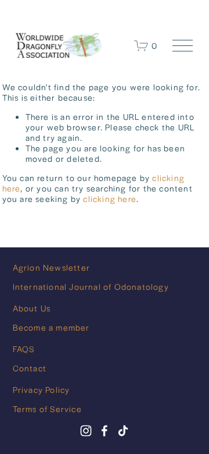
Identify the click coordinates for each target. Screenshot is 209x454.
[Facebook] (104, 431)
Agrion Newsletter (51, 267)
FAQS (24, 348)
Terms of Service (47, 408)
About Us (32, 308)
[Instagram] (86, 431)
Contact (29, 368)
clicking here (109, 198)
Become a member (51, 327)
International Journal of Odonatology (91, 286)
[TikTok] (123, 431)
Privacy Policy (41, 389)
